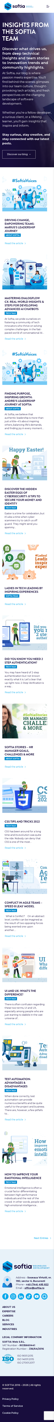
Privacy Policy (10, 1399)
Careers (7, 1315)
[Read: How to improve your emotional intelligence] (24, 1148)
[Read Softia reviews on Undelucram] (44, 1296)
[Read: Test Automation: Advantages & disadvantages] (24, 1053)
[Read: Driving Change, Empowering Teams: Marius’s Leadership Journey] (24, 194)
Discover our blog (17, 154)
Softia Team (12, 596)
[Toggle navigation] (46, 6)
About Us (8, 1307)
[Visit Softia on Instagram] (13, 1296)
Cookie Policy (10, 1413)
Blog (5, 1320)
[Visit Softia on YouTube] (37, 1296)
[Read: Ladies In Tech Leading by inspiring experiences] (24, 562)
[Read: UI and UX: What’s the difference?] (24, 964)
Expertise (8, 1311)
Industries (9, 1329)
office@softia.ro (34, 1288)
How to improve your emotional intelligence (23, 1176)
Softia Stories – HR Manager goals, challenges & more (19, 750)
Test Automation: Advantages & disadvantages (18, 1082)
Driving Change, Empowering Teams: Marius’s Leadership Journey (20, 225)
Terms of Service (12, 1406)
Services (8, 1324)
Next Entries (41, 1238)
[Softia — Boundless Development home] (19, 6)
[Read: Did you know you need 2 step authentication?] (24, 632)
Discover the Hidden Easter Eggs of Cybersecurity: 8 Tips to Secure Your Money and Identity (23, 496)
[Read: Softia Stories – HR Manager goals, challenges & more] (24, 721)
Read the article (18, 245)
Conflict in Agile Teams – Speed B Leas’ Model (23, 904)
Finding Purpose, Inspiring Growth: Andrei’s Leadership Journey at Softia (20, 399)
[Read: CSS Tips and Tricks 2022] (24, 795)
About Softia (13, 235)
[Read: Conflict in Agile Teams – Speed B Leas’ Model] (24, 876)
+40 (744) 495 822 (37, 1284)
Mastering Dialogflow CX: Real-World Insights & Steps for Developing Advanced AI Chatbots (24, 303)
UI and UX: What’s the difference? (20, 992)
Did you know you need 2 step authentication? (24, 660)
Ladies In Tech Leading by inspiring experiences (24, 590)
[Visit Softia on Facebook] (5, 1296)
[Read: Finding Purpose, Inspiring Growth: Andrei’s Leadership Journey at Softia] (24, 367)
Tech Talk (11, 313)
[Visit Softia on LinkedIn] (21, 1296)
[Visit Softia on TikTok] (29, 1296)
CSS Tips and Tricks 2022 (22, 821)
